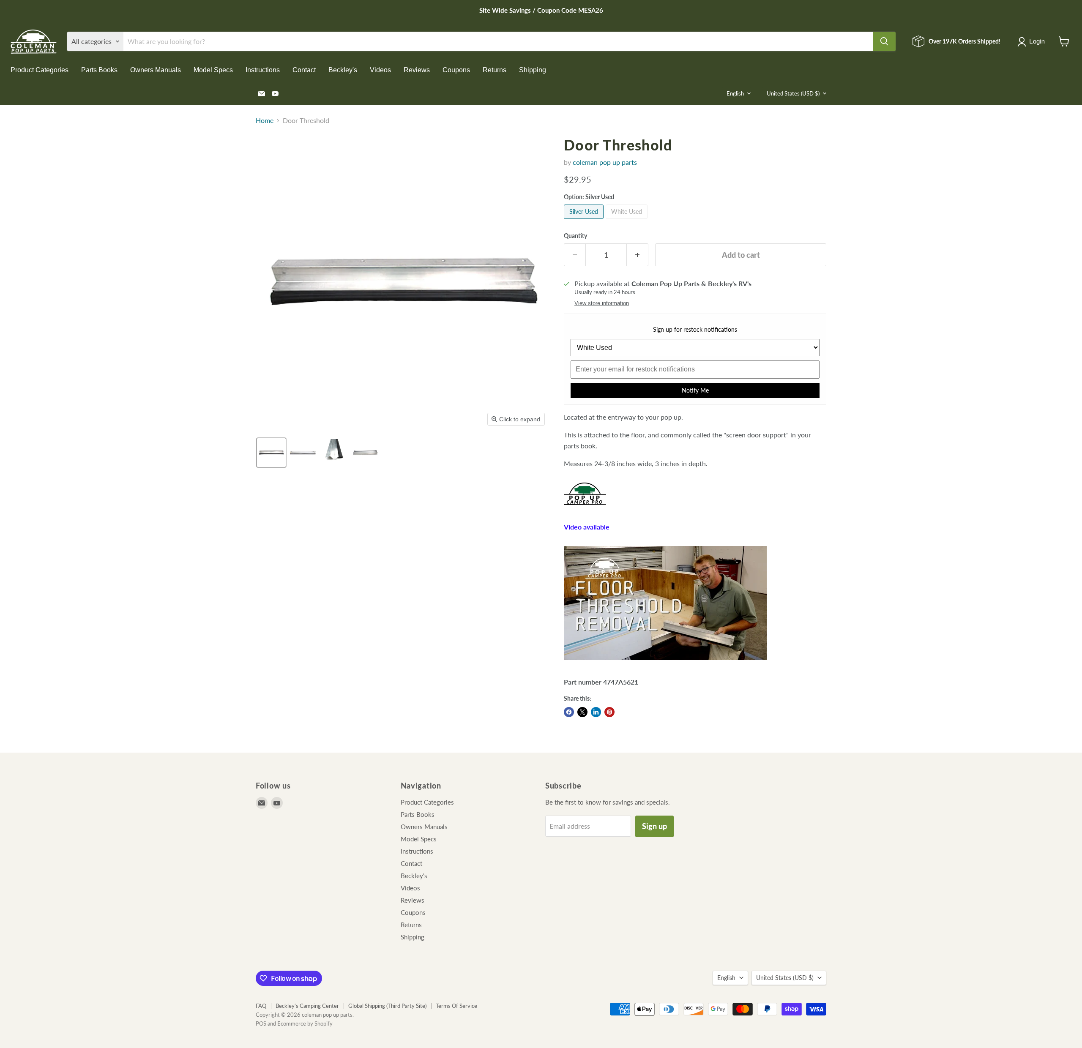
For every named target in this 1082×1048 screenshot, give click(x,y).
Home (264, 120)
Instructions (263, 70)
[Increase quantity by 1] (637, 255)
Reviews (417, 70)
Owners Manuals (155, 70)
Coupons (456, 70)
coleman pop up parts (605, 162)
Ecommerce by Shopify (305, 1023)
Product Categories (39, 70)
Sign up (654, 826)
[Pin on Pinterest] (609, 712)
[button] (1032, 42)
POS (261, 1023)
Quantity (575, 235)
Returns (494, 70)
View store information (601, 303)
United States (793, 93)
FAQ (261, 1005)
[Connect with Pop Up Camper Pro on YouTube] (585, 509)
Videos (380, 70)
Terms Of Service (456, 1005)
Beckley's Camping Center (307, 1005)
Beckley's (342, 70)
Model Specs (213, 70)
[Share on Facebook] (569, 712)
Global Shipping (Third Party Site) (387, 1005)
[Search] (884, 41)
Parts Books (99, 70)
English (735, 93)
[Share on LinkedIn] (596, 712)
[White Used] (628, 220)
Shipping (532, 70)
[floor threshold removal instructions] (665, 664)
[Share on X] (582, 712)
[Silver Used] (585, 220)
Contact (304, 70)
